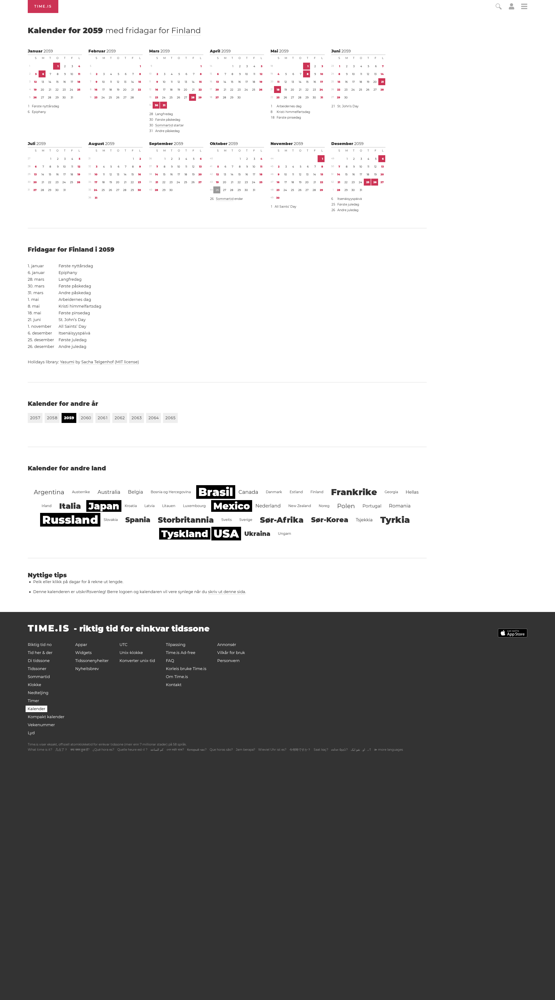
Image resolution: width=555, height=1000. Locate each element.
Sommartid (164, 125)
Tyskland (184, 534)
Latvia (149, 506)
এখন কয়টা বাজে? (175, 750)
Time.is (43, 6)
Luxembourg (194, 506)
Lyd (31, 733)
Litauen (168, 506)
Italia (70, 506)
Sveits (226, 520)
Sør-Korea (329, 519)
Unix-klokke (131, 652)
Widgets (83, 652)
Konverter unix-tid (137, 660)
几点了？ (61, 750)
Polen (346, 506)
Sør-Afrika (282, 520)
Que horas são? (221, 750)
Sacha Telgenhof (97, 362)
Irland (47, 506)
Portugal (371, 506)
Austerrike (81, 492)
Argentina (49, 492)
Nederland (268, 506)
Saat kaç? (321, 750)
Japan (103, 506)
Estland (296, 492)
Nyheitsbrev (87, 668)
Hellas (412, 492)
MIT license (127, 362)
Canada (248, 492)
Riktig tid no (40, 644)
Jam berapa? (245, 750)
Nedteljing (38, 692)
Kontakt (173, 684)
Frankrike (354, 492)
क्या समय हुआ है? (80, 750)
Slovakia (111, 520)
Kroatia (131, 506)
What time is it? (40, 750)
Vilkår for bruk (231, 652)
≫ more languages (388, 750)
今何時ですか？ (300, 750)
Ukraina (257, 533)
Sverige (245, 520)
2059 (48, 51)
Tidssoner (37, 668)
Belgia (135, 492)
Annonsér (226, 644)
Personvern (228, 660)
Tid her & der (40, 652)
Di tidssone (39, 660)
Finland (186, 30)
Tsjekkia (364, 519)
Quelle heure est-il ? (132, 750)
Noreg (324, 506)
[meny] (524, 7)
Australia (109, 492)
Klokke (34, 684)
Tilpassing (175, 644)
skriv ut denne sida (226, 591)
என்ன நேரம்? (339, 750)
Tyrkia (395, 519)
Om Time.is (177, 676)
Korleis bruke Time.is (186, 668)
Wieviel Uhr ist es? (272, 750)
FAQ (170, 660)
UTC (123, 644)
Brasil (215, 492)
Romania (400, 506)
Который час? (197, 750)
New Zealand (299, 506)
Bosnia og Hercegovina (171, 492)
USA (226, 533)
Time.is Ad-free (180, 652)
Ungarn (284, 534)
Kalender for (114, 30)
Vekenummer (41, 725)
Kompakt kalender (46, 717)
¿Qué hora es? (103, 750)
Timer (33, 700)
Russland (70, 520)
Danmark (274, 492)
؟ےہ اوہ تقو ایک (361, 750)
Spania (137, 519)
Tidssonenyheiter (92, 660)
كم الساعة (156, 750)
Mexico (231, 506)
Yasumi (67, 362)
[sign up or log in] (511, 8)
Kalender (36, 708)
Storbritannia (186, 520)
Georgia (391, 492)
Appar (81, 644)
